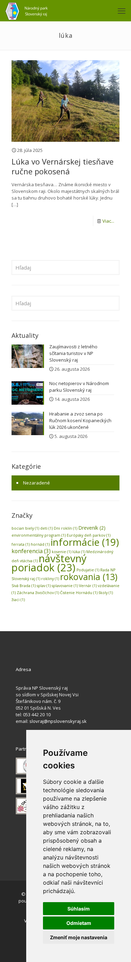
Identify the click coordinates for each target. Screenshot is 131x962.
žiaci (18, 599)
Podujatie (88, 569)
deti (46, 528)
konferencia (31, 551)
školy (106, 592)
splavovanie (65, 585)
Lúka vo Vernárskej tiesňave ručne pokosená (63, 166)
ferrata (21, 544)
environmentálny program (39, 535)
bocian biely (25, 528)
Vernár (88, 585)
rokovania (88, 577)
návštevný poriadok (49, 562)
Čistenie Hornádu (78, 592)
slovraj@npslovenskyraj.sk (58, 721)
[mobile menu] (122, 10)
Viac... (108, 221)
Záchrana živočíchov (38, 592)
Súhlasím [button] (78, 909)
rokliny (50, 578)
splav (44, 585)
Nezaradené (36, 483)
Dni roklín (65, 528)
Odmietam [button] (78, 923)
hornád (40, 544)
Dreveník (91, 527)
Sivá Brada (24, 585)
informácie (85, 542)
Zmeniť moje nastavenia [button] (78, 937)
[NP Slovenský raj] (26, 10)
